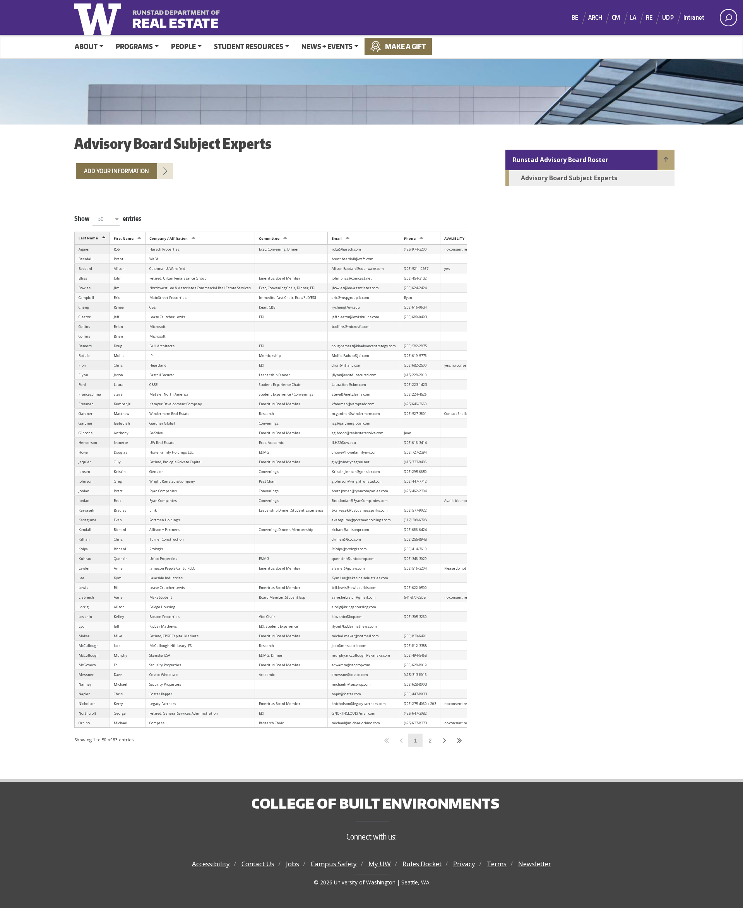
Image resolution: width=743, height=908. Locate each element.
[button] (106, 219)
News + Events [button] (327, 46)
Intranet (693, 17)
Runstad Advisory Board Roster (560, 159)
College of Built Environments (376, 803)
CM (616, 17)
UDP (667, 17)
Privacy (464, 863)
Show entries (107, 218)
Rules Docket (422, 863)
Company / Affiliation (168, 238)
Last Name (88, 238)
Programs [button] (134, 46)
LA (633, 17)
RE (649, 17)
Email (337, 238)
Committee (269, 238)
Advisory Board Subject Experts (569, 178)
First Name (124, 238)
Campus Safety (334, 863)
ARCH (595, 17)
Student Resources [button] (248, 46)
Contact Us (257, 863)
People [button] (183, 46)
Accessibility (211, 863)
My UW (379, 863)
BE (575, 17)
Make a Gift (405, 46)
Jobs (292, 863)
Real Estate (175, 18)
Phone (410, 238)
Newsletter (534, 863)
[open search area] (728, 17)
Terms (497, 863)
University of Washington (99, 17)
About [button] (86, 46)
